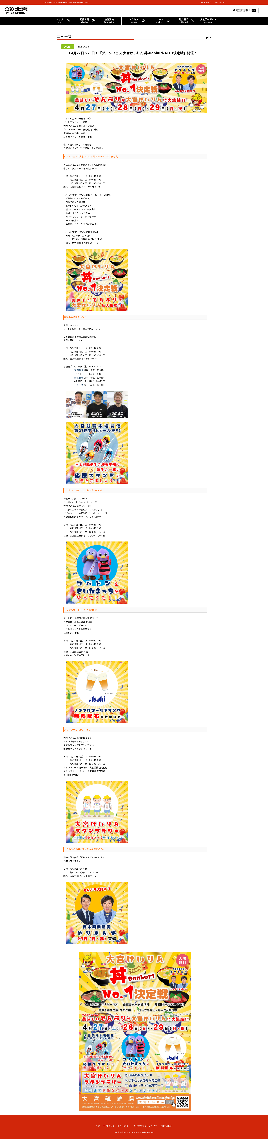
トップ (59, 20)
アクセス (133, 20)
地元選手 (183, 20)
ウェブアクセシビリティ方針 (145, 1126)
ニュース (158, 20)
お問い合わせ (219, 2)
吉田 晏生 (78, 370)
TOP (98, 1126)
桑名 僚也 (78, 377)
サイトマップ (205, 2)
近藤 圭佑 (78, 384)
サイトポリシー (123, 1126)
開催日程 (84, 20)
